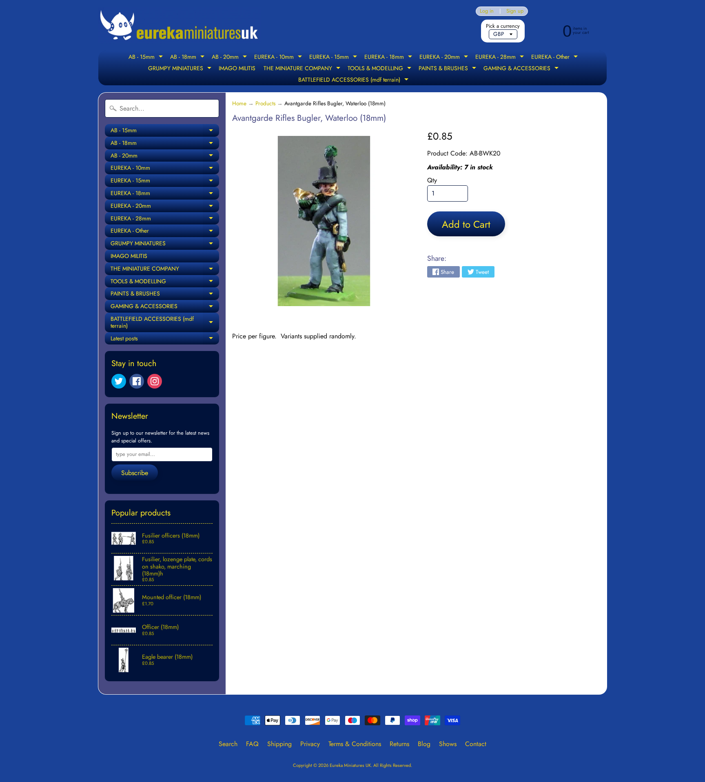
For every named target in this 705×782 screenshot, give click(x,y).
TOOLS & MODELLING (380, 69)
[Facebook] (136, 381)
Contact (475, 744)
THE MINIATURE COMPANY (303, 69)
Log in (487, 11)
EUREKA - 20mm (444, 57)
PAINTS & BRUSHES (448, 69)
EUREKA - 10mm (279, 57)
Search (228, 744)
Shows (448, 744)
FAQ (252, 744)
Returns (399, 744)
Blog (424, 744)
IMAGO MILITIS (237, 68)
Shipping (279, 744)
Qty (432, 180)
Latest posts (165, 339)
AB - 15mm (147, 57)
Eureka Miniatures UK (350, 765)
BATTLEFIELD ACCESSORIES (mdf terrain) (354, 80)
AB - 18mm (188, 57)
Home (239, 103)
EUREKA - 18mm (389, 57)
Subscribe (134, 473)
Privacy (310, 744)
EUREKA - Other (555, 57)
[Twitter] (118, 381)
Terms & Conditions (354, 744)
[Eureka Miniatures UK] (179, 25)
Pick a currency (503, 26)
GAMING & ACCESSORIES (522, 69)
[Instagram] (154, 381)
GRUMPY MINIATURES (180, 69)
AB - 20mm (230, 57)
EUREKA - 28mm (500, 57)
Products (265, 103)
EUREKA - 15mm (334, 57)
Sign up (514, 11)
